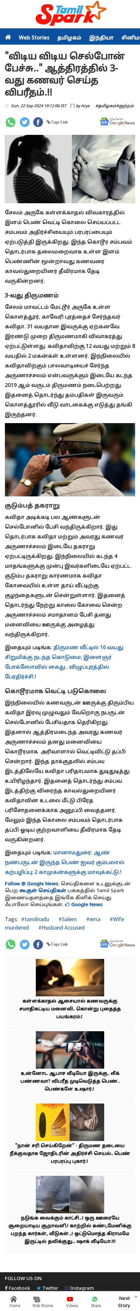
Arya (85, 106)
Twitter (49, 1288)
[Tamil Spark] (70, 14)
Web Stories (34, 38)
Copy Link (59, 122)
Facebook (18, 1288)
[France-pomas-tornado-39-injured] (70, 1195)
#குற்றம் (125, 106)
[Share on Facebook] (38, 122)
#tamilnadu (35, 919)
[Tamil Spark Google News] (117, 122)
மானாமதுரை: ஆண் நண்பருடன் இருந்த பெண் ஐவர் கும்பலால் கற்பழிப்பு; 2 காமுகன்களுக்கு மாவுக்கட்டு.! (64, 863)
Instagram (81, 1288)
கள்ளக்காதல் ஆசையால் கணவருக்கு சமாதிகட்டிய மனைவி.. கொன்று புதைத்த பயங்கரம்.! (70, 1009)
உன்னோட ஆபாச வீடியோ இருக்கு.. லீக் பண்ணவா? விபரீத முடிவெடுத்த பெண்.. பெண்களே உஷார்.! (70, 1081)
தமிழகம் (69, 38)
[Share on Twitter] (25, 122)
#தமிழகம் (105, 106)
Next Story (124, 1302)
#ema (92, 919)
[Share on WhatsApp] (10, 122)
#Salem (67, 919)
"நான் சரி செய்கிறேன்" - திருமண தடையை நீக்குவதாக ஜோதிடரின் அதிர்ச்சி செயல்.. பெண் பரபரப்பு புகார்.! (70, 1153)
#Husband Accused (61, 927)
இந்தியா (101, 38)
